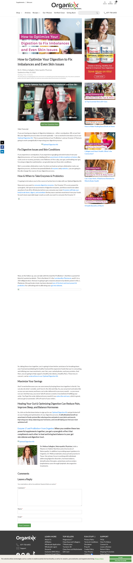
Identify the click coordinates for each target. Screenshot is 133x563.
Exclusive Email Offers (53, 554)
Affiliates (48, 542)
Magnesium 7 (67, 539)
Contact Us (104, 544)
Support (104, 536)
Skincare (29, 2)
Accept (120, 557)
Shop (18, 13)
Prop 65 (87, 547)
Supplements (20, 2)
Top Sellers (68, 536)
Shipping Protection (107, 552)
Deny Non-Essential (120, 560)
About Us (48, 539)
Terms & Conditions (91, 542)
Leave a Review (105, 547)
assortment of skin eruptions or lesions (63, 157)
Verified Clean (59, 13)
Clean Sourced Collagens (71, 542)
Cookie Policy (89, 549)
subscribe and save (63, 396)
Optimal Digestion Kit (25, 138)
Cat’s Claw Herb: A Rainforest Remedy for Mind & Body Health (99, 179)
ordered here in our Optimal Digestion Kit (43, 376)
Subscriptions (105, 554)
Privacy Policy (99, 559)
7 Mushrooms (67, 544)
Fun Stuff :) (89, 536)
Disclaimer (88, 544)
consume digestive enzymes (44, 185)
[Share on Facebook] (2, 147)
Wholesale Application (53, 544)
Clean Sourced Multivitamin (72, 549)
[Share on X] (2, 142)
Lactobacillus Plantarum (62, 278)
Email (20, 517)
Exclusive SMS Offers (52, 552)
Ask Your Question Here (49, 124)
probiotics (64, 168)
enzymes (55, 168)
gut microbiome (56, 285)
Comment (22, 488)
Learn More (50, 536)
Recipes (34, 13)
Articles (28, 13)
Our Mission (47, 13)
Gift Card (66, 552)
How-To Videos (105, 542)
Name (20, 509)
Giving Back (71, 13)
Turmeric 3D (67, 547)
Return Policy (105, 549)
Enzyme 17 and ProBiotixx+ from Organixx (36, 428)
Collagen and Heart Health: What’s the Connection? (98, 152)
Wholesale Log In (51, 547)
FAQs (102, 539)
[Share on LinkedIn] (2, 151)
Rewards (48, 549)
